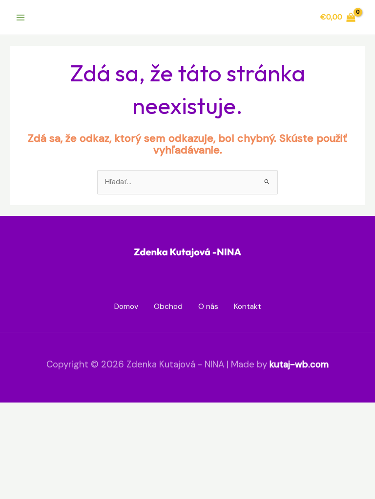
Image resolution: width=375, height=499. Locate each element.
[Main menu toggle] (20, 17)
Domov (126, 306)
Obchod (168, 306)
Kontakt (247, 306)
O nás (208, 306)
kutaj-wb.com (299, 364)
